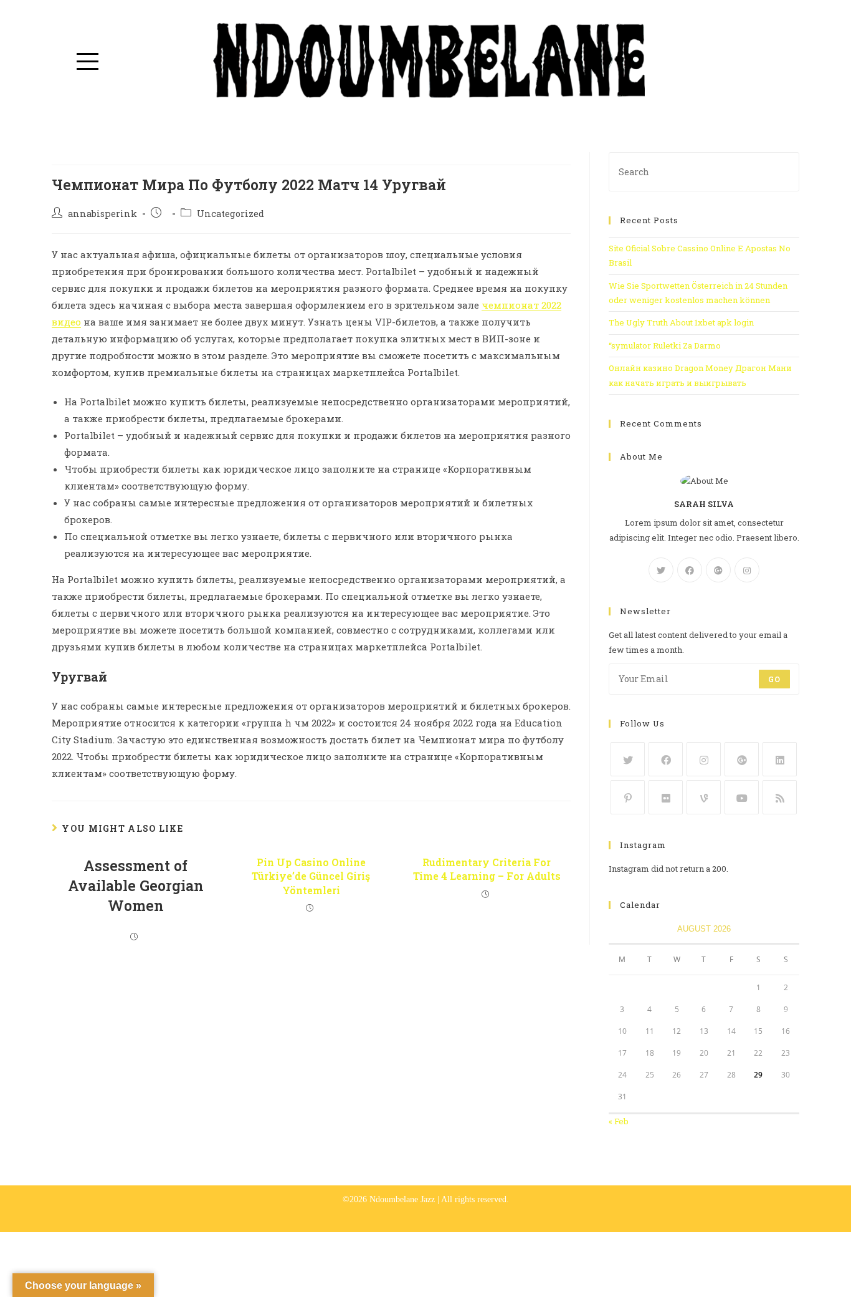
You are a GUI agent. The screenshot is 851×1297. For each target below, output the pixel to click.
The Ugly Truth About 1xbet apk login (681, 322)
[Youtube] (742, 797)
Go (774, 679)
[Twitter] (661, 569)
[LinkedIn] (780, 759)
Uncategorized (230, 213)
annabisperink (102, 213)
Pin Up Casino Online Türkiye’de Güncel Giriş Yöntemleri (311, 876)
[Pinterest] (628, 797)
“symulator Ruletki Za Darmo (665, 345)
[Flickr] (666, 797)
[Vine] (704, 797)
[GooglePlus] (718, 569)
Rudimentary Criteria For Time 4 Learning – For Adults (487, 869)
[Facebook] (689, 569)
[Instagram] (747, 569)
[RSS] (780, 797)
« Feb (619, 1121)
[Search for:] (704, 170)
